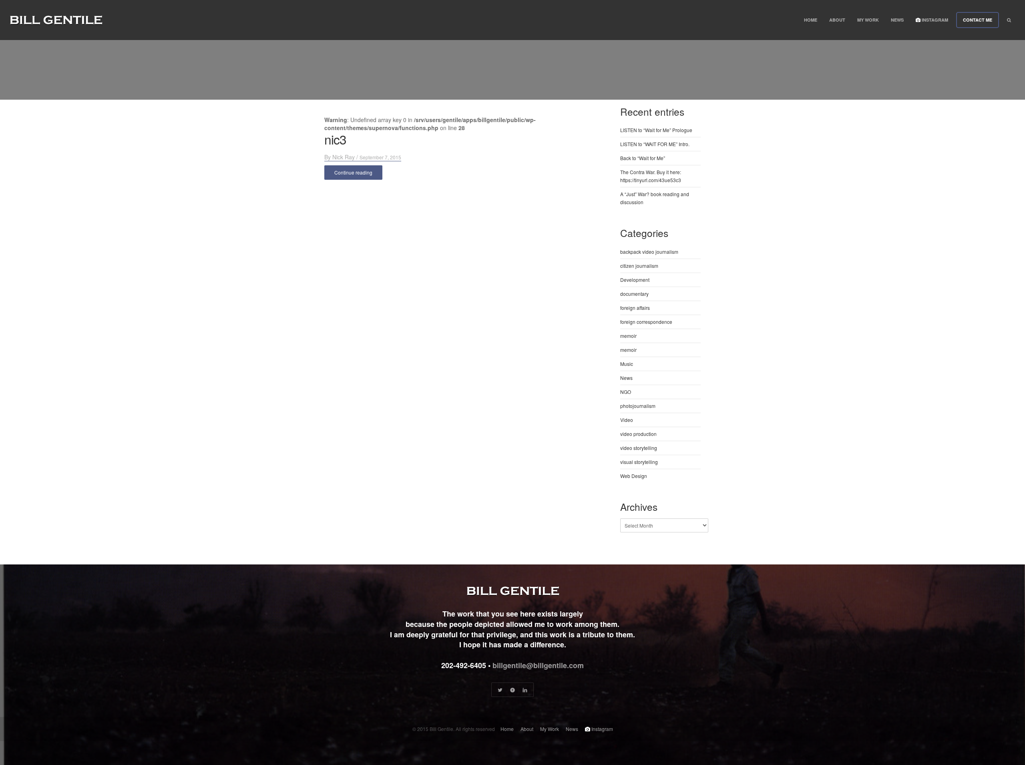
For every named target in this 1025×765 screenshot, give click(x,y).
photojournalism (637, 405)
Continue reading (353, 172)
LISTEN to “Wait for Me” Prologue (656, 129)
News (897, 20)
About (837, 20)
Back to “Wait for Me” (642, 158)
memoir (628, 335)
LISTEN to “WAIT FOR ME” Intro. (654, 144)
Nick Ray (343, 157)
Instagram (934, 20)
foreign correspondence (646, 321)
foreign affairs (635, 307)
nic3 (335, 139)
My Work (868, 20)
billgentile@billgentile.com (538, 665)
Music (626, 363)
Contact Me (977, 20)
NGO (625, 391)
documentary (634, 293)
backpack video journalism (649, 251)
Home (810, 20)
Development (634, 279)
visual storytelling (639, 461)
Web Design (633, 475)
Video (626, 419)
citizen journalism (639, 265)
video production (638, 433)
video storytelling (638, 447)
